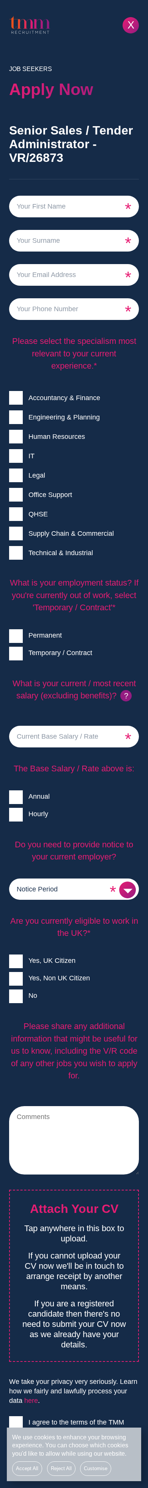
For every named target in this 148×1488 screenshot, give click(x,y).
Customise (95, 1468)
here (31, 1400)
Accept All (27, 1468)
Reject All (61, 1468)
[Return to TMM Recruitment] (74, 24)
